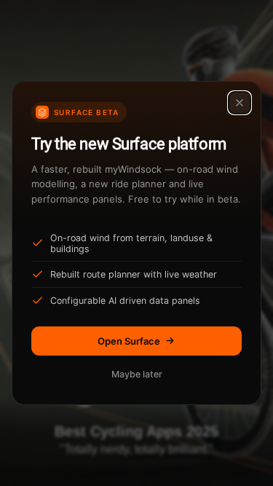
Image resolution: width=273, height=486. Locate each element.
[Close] (239, 103)
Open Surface (129, 341)
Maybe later (136, 374)
